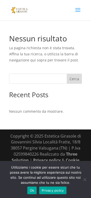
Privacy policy (47, 160)
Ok (32, 190)
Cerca (74, 78)
